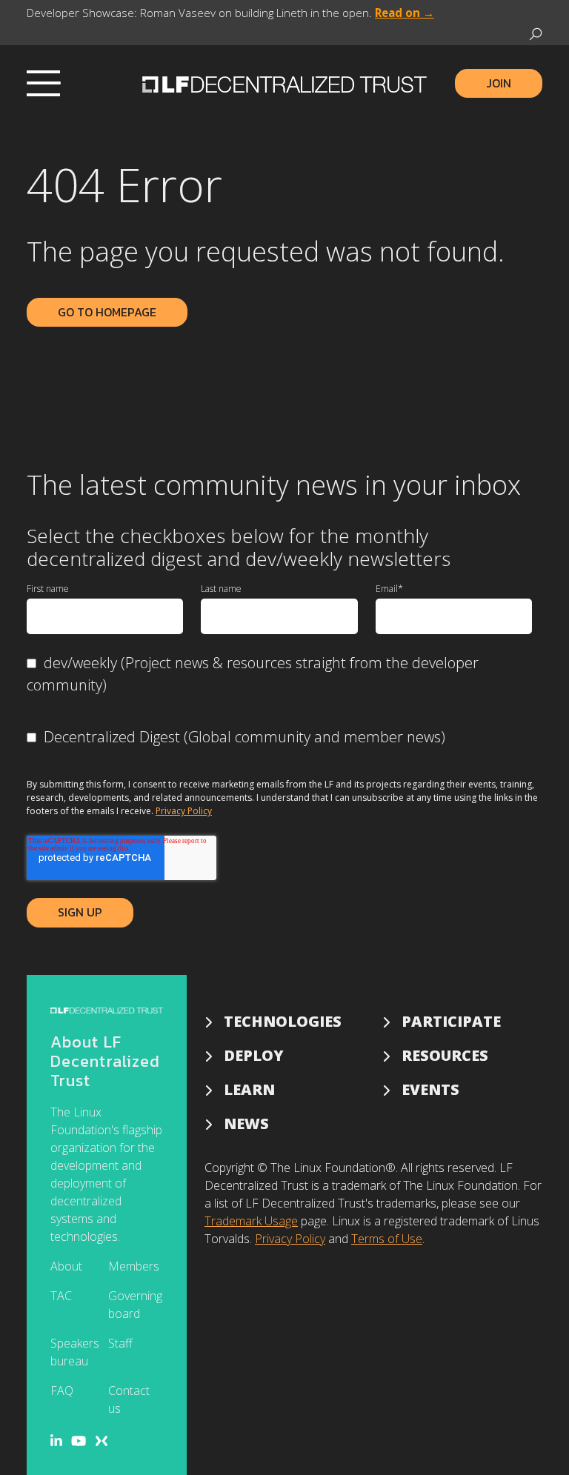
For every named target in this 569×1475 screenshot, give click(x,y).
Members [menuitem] (133, 1266)
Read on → (404, 12)
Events (430, 1089)
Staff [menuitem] (120, 1343)
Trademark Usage (251, 1221)
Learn (249, 1089)
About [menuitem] (66, 1266)
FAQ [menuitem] (61, 1390)
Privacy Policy (184, 811)
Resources (445, 1055)
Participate (451, 1021)
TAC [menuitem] (61, 1296)
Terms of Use (386, 1239)
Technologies (283, 1021)
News (246, 1123)
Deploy (254, 1055)
